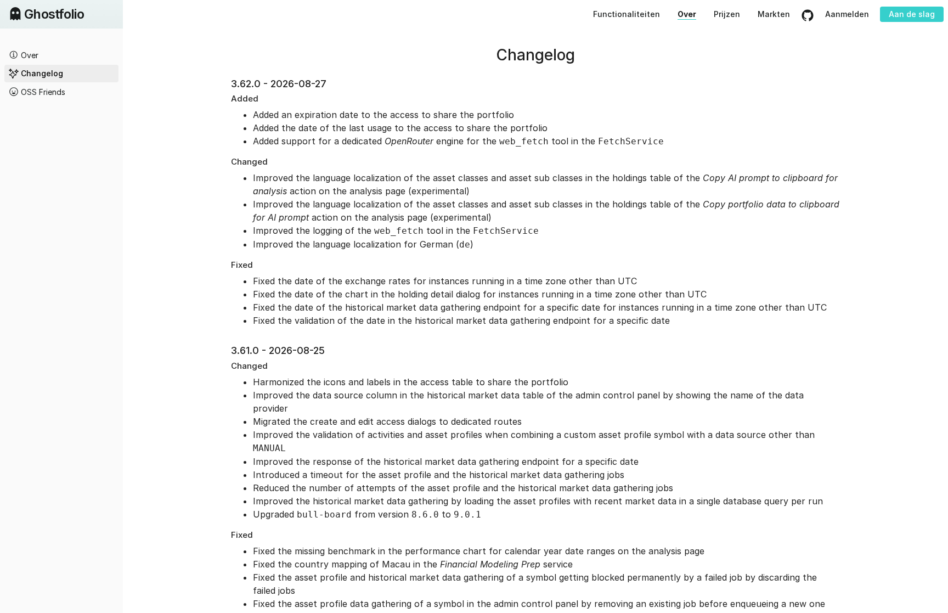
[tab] (61, 55)
